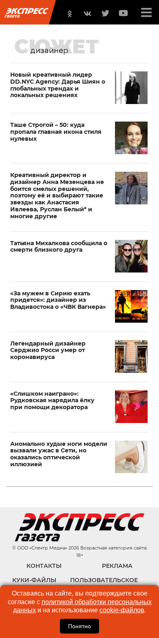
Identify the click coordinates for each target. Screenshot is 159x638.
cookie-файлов (121, 610)
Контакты (44, 565)
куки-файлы (34, 580)
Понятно (79, 626)
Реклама (117, 565)
